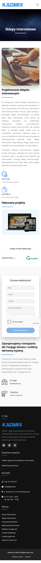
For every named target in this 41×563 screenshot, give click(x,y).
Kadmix (10, 552)
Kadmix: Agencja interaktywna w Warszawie (18, 460)
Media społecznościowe (10, 525)
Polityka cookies (17, 557)
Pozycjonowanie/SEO (10, 522)
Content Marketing (8, 533)
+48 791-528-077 (10, 482)
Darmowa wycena (20, 330)
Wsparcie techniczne (9, 540)
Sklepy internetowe (9, 518)
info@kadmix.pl (9, 487)
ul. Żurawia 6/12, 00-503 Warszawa (17, 492)
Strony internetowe (9, 514)
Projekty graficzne (8, 536)
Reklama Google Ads (9, 529)
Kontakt (27, 557)
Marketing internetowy (10, 465)
